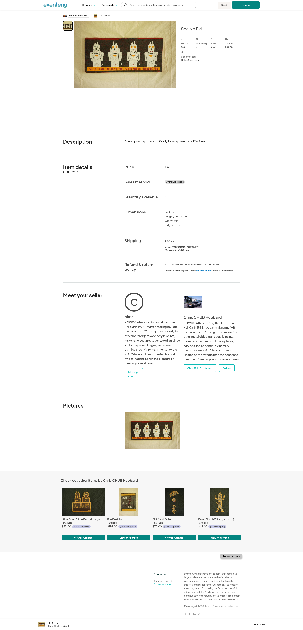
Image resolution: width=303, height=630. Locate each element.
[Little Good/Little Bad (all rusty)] (83, 502)
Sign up (246, 4)
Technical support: (163, 583)
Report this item (231, 556)
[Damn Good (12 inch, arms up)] (219, 502)
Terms (208, 606)
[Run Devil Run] (128, 502)
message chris (203, 270)
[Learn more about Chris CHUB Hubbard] (193, 302)
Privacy (216, 606)
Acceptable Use (229, 606)
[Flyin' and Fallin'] (174, 502)
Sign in (224, 5)
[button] (89, 5)
